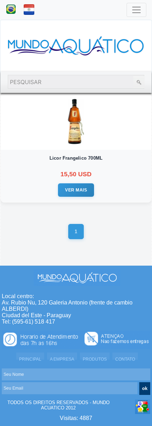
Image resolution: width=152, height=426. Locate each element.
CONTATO (125, 359)
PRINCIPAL (30, 359)
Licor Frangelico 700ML (76, 158)
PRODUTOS (95, 359)
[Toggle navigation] (136, 10)
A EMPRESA (62, 359)
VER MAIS (76, 190)
